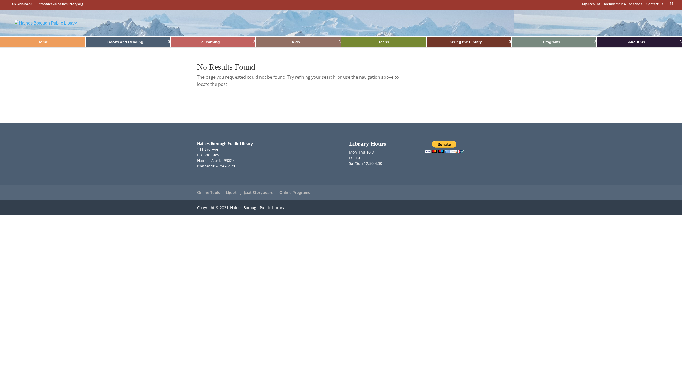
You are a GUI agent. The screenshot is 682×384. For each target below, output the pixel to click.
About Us (636, 42)
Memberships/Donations (623, 4)
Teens (383, 42)
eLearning (210, 42)
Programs (551, 42)
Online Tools (208, 192)
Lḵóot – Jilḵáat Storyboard (250, 192)
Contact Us (654, 4)
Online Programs (294, 192)
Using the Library (466, 42)
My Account (591, 4)
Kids (296, 42)
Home (43, 42)
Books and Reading (125, 42)
